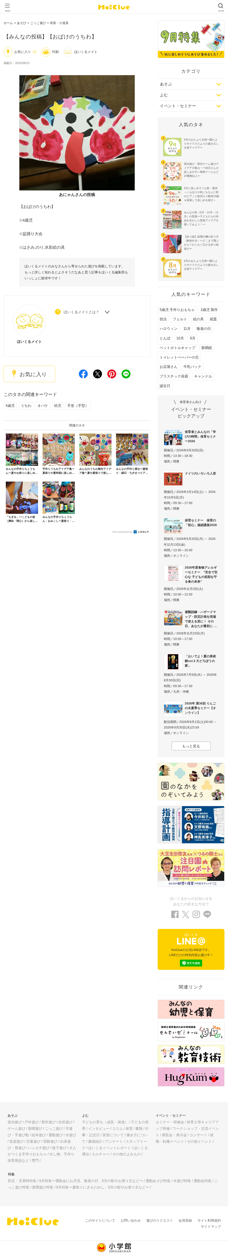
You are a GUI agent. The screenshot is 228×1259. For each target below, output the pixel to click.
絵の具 (198, 319)
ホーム (8, 23)
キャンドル (203, 376)
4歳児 (10, 406)
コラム (117, 1128)
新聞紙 (206, 348)
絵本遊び (39, 1135)
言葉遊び (33, 1141)
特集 (11, 1174)
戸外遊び (31, 1122)
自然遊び (65, 1122)
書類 (138, 1128)
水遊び (70, 1135)
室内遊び (15, 1122)
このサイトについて (100, 1220)
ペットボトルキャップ (177, 348)
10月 (180, 338)
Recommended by (122, 532)
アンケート (114, 1141)
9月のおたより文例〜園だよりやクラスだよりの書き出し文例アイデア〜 (201, 143)
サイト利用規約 (209, 1220)
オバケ (42, 406)
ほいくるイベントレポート (109, 1148)
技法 (163, 319)
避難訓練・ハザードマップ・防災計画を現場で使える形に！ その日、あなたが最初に (200, 619)
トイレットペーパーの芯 (179, 357)
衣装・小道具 (59, 23)
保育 (129, 1128)
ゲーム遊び (16, 1128)
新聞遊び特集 (42, 1187)
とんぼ (165, 338)
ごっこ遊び (38, 23)
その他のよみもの (126, 1154)
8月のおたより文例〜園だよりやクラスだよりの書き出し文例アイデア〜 (201, 264)
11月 (187, 329)
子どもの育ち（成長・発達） (105, 1122)
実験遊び (50, 1141)
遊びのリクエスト (159, 1220)
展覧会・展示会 (174, 1135)
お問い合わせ (131, 1220)
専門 (35, 1160)
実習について (113, 1135)
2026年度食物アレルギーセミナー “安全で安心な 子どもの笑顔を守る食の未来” (201, 574)
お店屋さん (168, 367)
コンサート (198, 1135)
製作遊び (48, 1122)
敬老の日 (204, 329)
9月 (192, 338)
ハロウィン (168, 329)
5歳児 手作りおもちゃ (177, 310)
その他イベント (199, 1141)
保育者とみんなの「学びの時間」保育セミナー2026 (200, 436)
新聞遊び (35, 1128)
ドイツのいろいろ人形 (200, 473)
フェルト (180, 319)
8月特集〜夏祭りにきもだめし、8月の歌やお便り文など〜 (102, 1187)
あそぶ (166, 84)
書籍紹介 (95, 1141)
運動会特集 (203, 1181)
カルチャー (101, 1154)
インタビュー (99, 1128)
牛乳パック (192, 367)
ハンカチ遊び (38, 1148)
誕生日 (165, 386)
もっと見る (191, 746)
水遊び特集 (182, 1181)
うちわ (26, 406)
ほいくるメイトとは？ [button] (81, 312)
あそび (21, 23)
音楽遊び (16, 1141)
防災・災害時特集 (22, 1181)
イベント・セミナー (178, 106)
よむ (164, 95)
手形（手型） (78, 406)
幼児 (57, 406)
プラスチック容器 (174, 376)
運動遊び (56, 1135)
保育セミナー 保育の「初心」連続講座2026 (201, 523)
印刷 (55, 52)
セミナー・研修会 (170, 1122)
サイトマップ (211, 1226)
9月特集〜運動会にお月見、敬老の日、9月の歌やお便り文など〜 (91, 1181)
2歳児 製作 (209, 310)
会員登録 (185, 1220)
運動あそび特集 (158, 1181)
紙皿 (213, 319)
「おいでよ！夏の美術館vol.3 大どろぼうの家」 (200, 660)
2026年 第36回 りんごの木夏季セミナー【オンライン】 (200, 708)
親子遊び (59, 1148)
